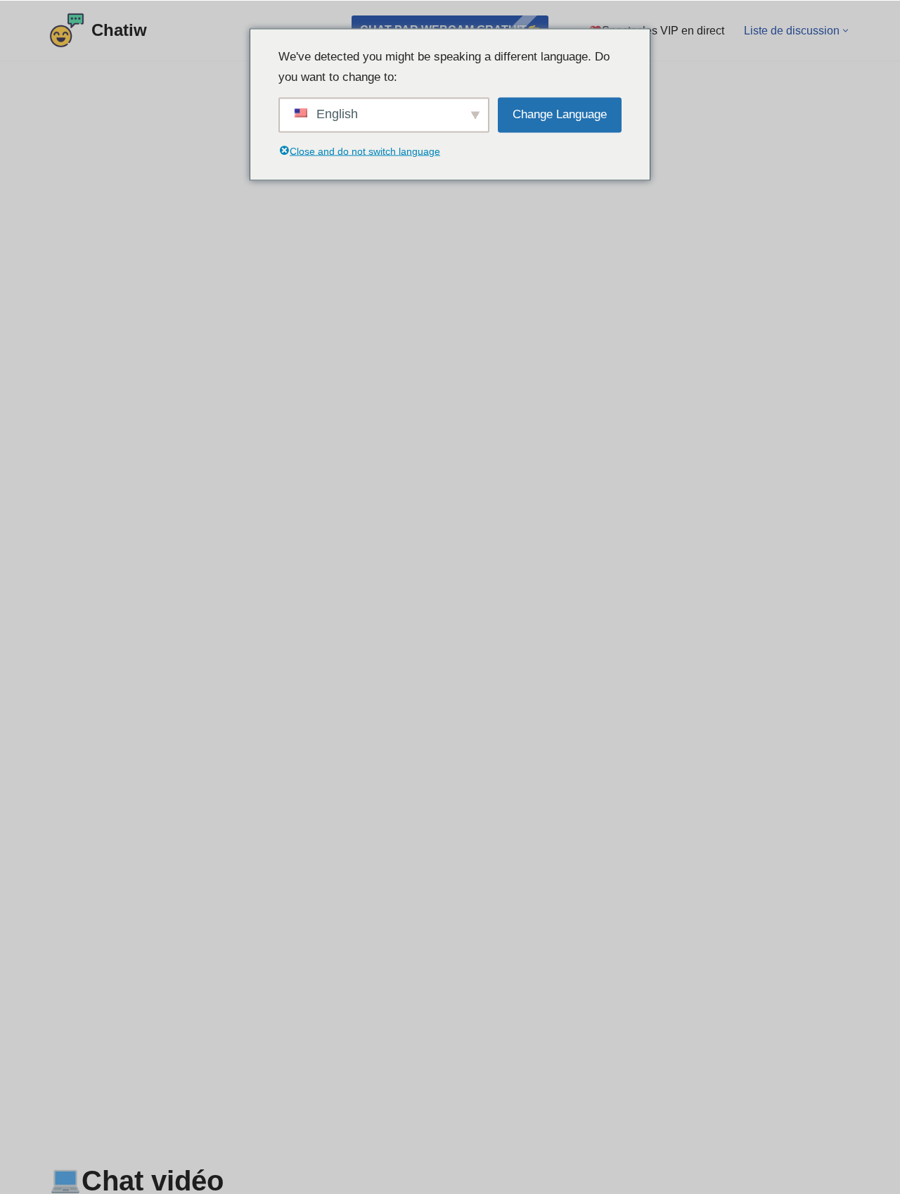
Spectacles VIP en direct (663, 31)
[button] (845, 30)
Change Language (560, 113)
